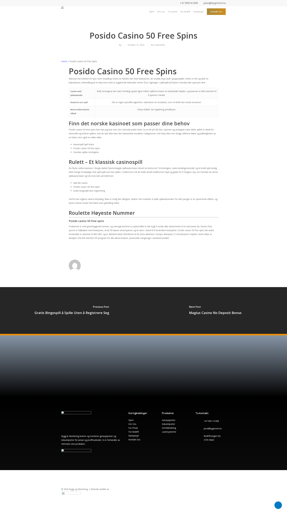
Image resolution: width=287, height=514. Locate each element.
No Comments (158, 44)
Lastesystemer (169, 431)
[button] (124, 388)
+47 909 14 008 (211, 421)
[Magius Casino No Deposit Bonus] (215, 310)
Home (64, 61)
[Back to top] (143, 512)
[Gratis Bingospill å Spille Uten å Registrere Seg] (72, 310)
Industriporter (168, 424)
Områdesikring (169, 427)
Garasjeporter (168, 420)
